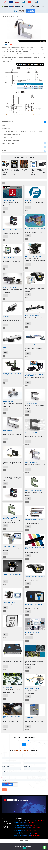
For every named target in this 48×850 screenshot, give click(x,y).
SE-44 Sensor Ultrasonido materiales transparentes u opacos (11, 518)
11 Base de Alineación (30, 344)
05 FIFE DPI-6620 (29, 717)
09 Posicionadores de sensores (32, 315)
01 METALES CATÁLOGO (31, 659)
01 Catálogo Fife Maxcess (8, 200)
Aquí (24, 744)
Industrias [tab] (4, 150)
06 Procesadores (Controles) (9, 257)
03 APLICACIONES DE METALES (33, 688)
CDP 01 (4, 659)
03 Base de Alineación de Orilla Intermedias (35, 228)
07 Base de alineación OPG (31, 286)
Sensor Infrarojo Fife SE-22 (31, 403)
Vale (24, 848)
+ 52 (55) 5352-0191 (30, 740)
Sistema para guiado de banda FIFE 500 (12, 574)
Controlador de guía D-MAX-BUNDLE (33, 632)
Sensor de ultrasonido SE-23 (9, 430)
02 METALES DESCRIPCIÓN (9, 687)
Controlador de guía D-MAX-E (9, 602)
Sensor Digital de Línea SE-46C (10, 546)
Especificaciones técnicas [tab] (8, 143)
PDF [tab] (3, 147)
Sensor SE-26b (6, 460)
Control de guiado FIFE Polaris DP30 (33, 604)
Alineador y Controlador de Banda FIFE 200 (35, 576)
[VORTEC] (11, 6)
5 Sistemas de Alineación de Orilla (33, 256)
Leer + (5, 208)
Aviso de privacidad (24, 840)
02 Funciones (28, 200)
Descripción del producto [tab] (8, 121)
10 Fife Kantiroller (6, 316)
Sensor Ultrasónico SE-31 (31, 462)
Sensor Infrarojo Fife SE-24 (31, 432)
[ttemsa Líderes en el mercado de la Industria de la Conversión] (5, 2)
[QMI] (15, 11)
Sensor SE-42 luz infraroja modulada (33, 490)
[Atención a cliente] (30, 11)
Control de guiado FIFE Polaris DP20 (11, 628)
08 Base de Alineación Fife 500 (9, 287)
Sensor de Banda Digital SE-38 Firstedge (12, 475)
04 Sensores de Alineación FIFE (10, 229)
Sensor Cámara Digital (8, 401)
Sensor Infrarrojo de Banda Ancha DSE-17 (34, 519)
